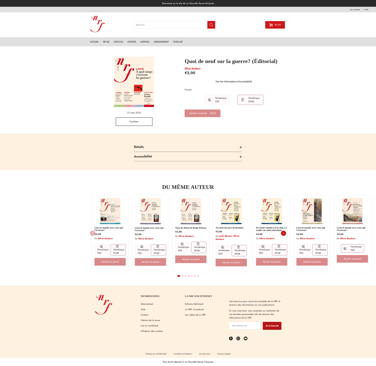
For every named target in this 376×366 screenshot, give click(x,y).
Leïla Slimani (225, 236)
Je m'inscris (272, 326)
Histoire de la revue (150, 320)
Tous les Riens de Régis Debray (190, 228)
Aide (143, 309)
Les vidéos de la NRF (195, 314)
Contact (144, 314)
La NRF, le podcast (194, 309)
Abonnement (147, 304)
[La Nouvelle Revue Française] (103, 313)
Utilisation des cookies (152, 331)
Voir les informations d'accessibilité (233, 81)
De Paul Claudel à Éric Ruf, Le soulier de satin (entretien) (271, 229)
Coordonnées (204, 353)
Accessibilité (143, 156)
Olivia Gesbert (192, 68)
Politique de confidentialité (156, 353)
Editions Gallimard (194, 304)
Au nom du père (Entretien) (229, 227)
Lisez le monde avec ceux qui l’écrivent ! (108, 229)
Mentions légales (224, 353)
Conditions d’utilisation (183, 353)
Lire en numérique (149, 325)
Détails (139, 147)
